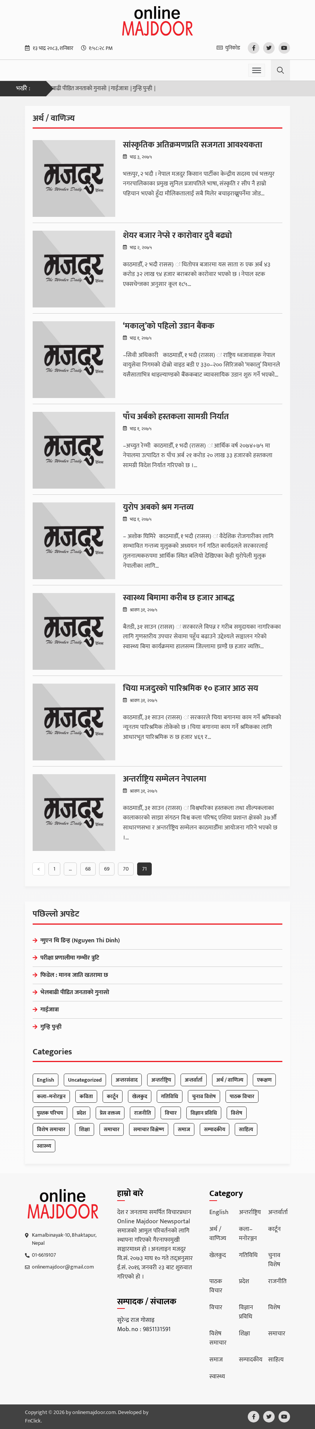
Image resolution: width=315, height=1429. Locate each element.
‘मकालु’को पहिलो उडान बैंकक (168, 326)
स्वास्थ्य (44, 1146)
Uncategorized (85, 1079)
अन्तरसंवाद (127, 1079)
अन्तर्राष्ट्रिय (161, 1079)
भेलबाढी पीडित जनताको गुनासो (62, 88)
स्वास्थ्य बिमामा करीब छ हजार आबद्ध (178, 598)
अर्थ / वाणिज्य (229, 1079)
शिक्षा (84, 1129)
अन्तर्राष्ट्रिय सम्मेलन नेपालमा (164, 779)
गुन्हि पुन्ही (128, 88)
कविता (86, 1096)
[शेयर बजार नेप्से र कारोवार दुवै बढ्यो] (74, 269)
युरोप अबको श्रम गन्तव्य (158, 507)
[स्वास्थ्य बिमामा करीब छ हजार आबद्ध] (74, 631)
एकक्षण (264, 1079)
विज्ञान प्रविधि (204, 1113)
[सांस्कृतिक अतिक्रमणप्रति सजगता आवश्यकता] (74, 178)
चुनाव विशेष (204, 1096)
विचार (171, 1113)
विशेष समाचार (51, 1129)
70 (126, 868)
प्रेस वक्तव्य (110, 1113)
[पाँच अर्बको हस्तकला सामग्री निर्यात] (74, 450)
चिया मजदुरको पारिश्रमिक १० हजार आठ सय (190, 689)
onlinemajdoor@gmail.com (63, 1267)
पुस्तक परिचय (50, 1113)
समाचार (111, 1129)
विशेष (236, 1113)
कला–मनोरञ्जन (51, 1096)
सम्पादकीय (214, 1129)
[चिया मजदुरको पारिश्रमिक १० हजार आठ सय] (74, 722)
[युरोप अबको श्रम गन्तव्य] (74, 540)
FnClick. (33, 1421)
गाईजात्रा (105, 88)
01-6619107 (44, 1255)
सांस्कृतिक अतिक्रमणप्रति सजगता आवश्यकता (192, 145)
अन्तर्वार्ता (193, 1079)
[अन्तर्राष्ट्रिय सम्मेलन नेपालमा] (74, 812)
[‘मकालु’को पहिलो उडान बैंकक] (74, 359)
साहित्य (246, 1129)
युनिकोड (232, 48)
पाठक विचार (242, 1096)
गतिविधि (169, 1096)
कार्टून (112, 1096)
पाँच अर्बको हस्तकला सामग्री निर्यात (176, 417)
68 (88, 868)
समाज (184, 1129)
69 (106, 868)
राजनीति (142, 1113)
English (45, 1079)
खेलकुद (139, 1096)
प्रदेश (81, 1113)
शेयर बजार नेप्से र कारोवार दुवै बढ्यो (177, 236)
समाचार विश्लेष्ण (148, 1129)
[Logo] (63, 1204)
